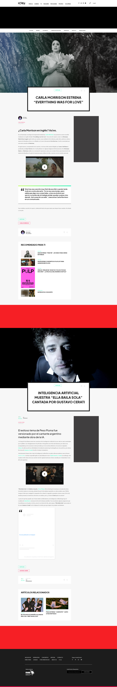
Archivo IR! (28, 657)
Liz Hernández (25, 418)
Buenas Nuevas (82, 30)
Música (31, 3)
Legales (35, 659)
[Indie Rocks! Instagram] (83, 3)
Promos (61, 3)
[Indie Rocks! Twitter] (81, 3)
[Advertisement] (58, 17)
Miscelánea (53, 3)
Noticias (31, 30)
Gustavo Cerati (21, 422)
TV (41, 3)
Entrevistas (66, 30)
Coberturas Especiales (56, 30)
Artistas (53, 657)
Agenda (36, 3)
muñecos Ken (21, 455)
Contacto (60, 657)
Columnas (68, 3)
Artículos (74, 30)
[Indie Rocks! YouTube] (85, 3)
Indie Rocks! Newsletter (72, 669)
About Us (54, 659)
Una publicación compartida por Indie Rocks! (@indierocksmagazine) (39, 556)
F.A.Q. (60, 659)
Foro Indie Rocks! (45, 659)
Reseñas (38, 30)
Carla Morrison (21, 122)
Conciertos (45, 30)
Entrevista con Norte (45, 292)
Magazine (46, 3)
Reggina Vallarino (25, 118)
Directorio (28, 659)
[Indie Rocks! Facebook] (78, 3)
